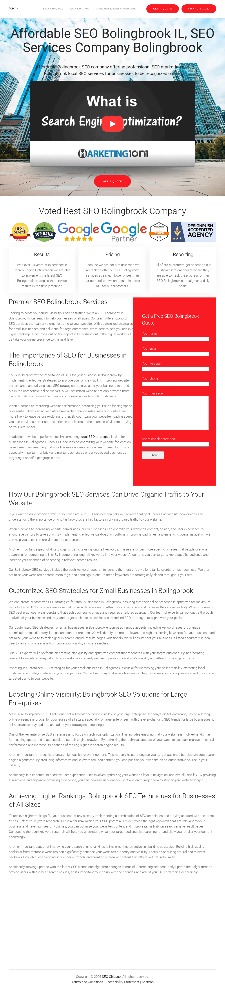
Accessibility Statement (122, 982)
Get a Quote (112, 181)
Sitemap (148, 982)
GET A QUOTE (162, 8)
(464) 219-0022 (198, 8)
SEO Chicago (53, 8)
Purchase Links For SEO (116, 8)
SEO (13, 8)
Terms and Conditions (87, 982)
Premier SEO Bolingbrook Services (58, 302)
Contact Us (79, 8)
